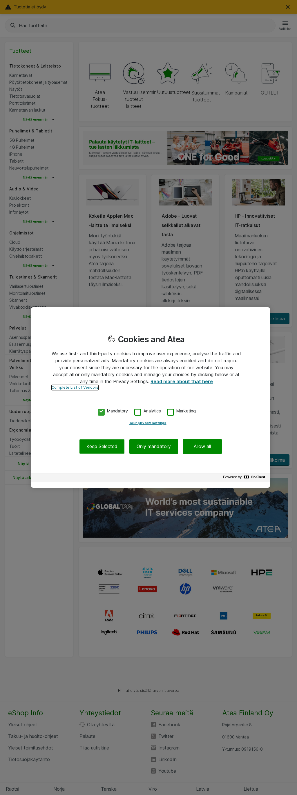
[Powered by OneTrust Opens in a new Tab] (245, 478)
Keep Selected (101, 446)
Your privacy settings (147, 423)
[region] (150, 397)
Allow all (202, 446)
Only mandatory (154, 446)
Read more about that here (182, 381)
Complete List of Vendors (75, 387)
